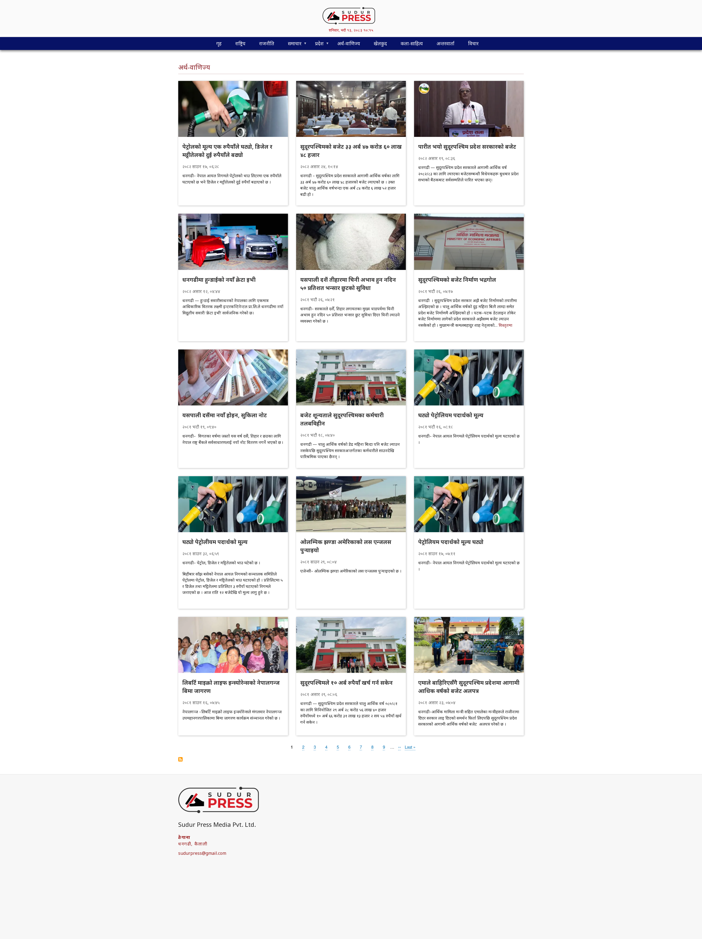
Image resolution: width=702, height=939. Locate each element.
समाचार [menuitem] (291, 45)
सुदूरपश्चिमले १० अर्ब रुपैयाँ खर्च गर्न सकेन (346, 682)
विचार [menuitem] (473, 43)
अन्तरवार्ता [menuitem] (445, 43)
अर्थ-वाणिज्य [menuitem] (348, 43)
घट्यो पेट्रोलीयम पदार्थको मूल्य (215, 542)
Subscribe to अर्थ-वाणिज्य (180, 759)
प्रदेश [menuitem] (316, 45)
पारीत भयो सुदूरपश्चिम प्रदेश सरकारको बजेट (467, 146)
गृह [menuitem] (219, 43)
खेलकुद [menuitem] (380, 43)
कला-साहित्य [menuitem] (412, 43)
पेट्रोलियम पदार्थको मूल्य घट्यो (450, 542)
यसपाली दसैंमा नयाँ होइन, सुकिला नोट (224, 415)
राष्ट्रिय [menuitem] (240, 43)
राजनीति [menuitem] (266, 43)
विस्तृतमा (505, 325)
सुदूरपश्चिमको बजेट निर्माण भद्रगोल (457, 279)
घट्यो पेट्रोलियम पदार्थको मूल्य (450, 415)
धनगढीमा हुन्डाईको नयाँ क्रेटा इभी (219, 279)
